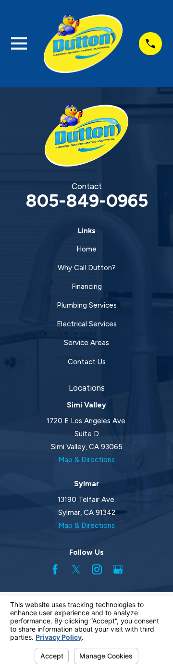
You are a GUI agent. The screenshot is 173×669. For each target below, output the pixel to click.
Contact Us (87, 362)
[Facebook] (55, 569)
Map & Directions (86, 459)
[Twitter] (76, 569)
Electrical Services (87, 324)
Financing (87, 286)
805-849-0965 (86, 200)
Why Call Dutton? (87, 267)
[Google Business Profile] (118, 569)
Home (86, 249)
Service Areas (86, 342)
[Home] (83, 43)
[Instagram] (97, 569)
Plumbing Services (87, 305)
